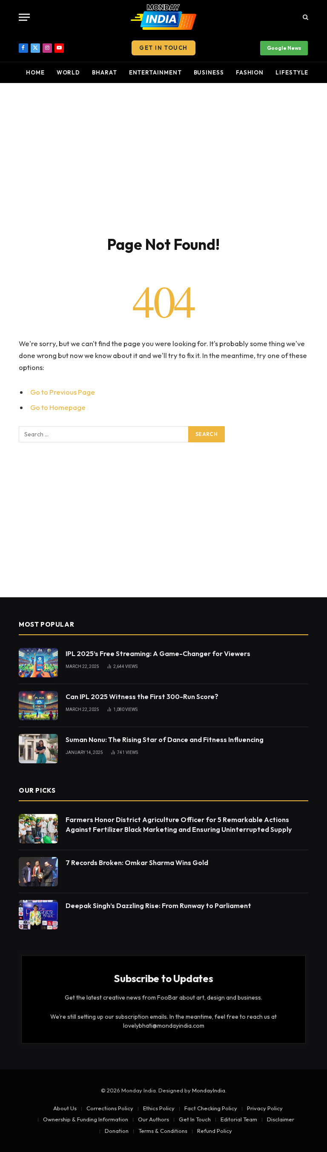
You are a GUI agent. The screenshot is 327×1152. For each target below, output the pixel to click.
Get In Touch (163, 47)
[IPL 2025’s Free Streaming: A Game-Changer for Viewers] (38, 662)
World (68, 72)
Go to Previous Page (62, 391)
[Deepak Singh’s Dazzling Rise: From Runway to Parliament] (38, 914)
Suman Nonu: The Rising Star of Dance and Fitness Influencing (165, 739)
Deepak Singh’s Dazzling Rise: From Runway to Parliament (158, 905)
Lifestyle (291, 72)
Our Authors (153, 1119)
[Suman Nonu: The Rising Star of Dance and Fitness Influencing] (38, 748)
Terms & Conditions (162, 1130)
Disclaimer (280, 1119)
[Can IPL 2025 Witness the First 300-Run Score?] (38, 705)
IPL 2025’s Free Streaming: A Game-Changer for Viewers (158, 653)
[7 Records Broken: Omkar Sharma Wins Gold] (38, 871)
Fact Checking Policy (210, 1108)
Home (35, 72)
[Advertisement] (163, 157)
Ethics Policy (159, 1108)
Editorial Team (239, 1119)
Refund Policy (214, 1130)
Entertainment (155, 72)
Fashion (250, 72)
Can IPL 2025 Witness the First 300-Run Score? (142, 696)
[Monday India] (163, 17)
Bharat (104, 72)
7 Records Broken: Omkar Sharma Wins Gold (137, 862)
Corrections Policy (109, 1108)
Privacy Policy (265, 1108)
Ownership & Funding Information (85, 1119)
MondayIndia (208, 1090)
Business (209, 72)
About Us (65, 1108)
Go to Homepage (58, 407)
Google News (284, 48)
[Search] (304, 17)
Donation (117, 1130)
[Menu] (24, 17)
